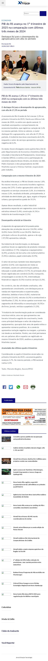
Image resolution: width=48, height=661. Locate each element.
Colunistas (6, 607)
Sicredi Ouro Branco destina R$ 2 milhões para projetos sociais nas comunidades (29, 460)
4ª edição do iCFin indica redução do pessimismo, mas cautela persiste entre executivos (27, 562)
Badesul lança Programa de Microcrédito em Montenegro (29, 574)
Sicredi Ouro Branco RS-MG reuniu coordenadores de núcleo (25, 518)
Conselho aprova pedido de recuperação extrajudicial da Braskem (27, 438)
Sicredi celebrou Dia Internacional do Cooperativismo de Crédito (26, 539)
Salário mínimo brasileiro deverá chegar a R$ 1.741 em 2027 (29, 449)
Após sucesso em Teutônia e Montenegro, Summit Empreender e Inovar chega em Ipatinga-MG (28, 472)
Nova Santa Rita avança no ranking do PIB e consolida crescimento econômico (28, 507)
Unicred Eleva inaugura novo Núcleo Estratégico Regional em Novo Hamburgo (27, 585)
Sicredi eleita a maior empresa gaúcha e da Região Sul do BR (28, 550)
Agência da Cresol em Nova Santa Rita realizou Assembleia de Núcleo (29, 496)
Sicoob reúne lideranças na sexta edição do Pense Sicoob (28, 529)
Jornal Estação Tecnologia (24, 657)
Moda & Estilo (8, 619)
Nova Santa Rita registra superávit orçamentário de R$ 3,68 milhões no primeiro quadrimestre (29, 484)
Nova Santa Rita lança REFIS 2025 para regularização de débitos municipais (26, 595)
